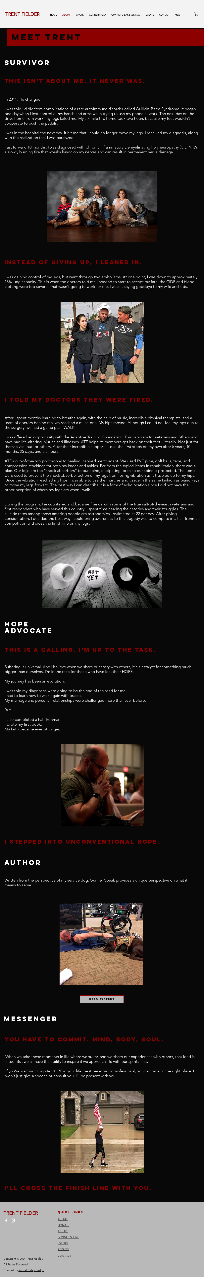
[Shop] (196, 14)
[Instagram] (12, 1220)
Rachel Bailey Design (31, 1270)
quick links (70, 1212)
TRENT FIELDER (22, 14)
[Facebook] (6, 1220)
